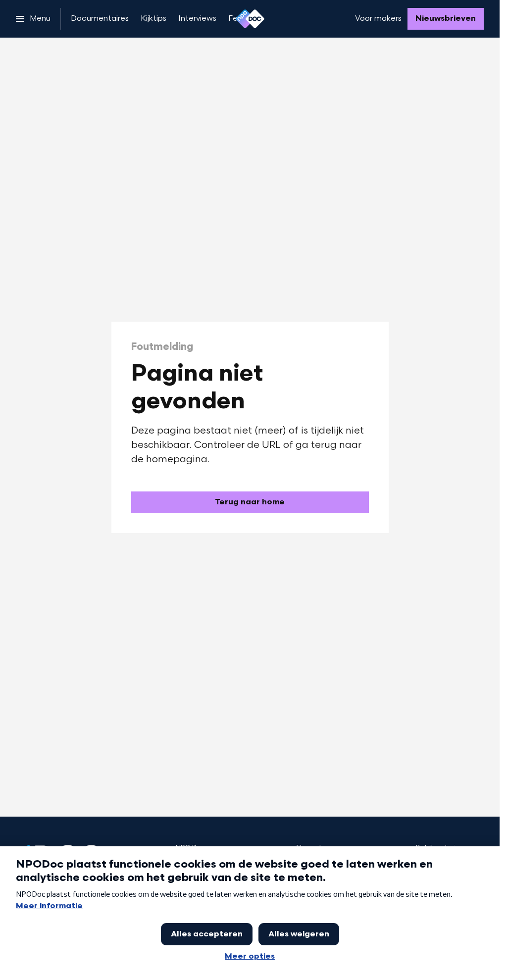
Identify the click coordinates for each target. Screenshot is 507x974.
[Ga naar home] (250, 19)
